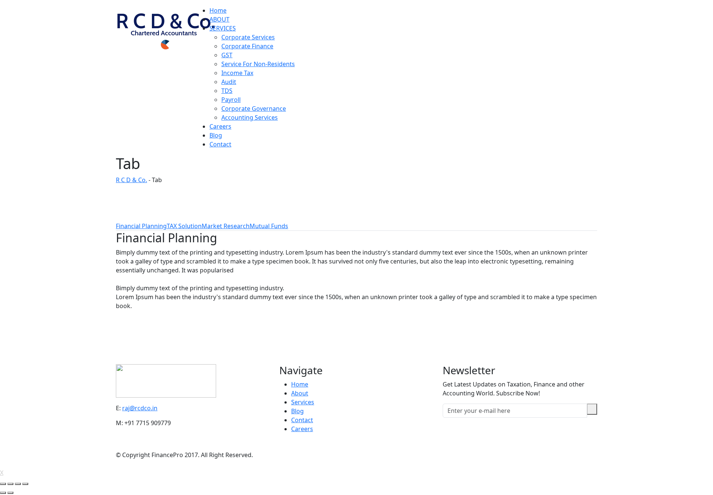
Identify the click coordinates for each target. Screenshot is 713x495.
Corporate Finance (247, 46)
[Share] (10, 484)
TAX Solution (184, 226)
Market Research (226, 226)
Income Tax (237, 73)
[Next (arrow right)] (10, 493)
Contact (220, 144)
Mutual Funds (269, 226)
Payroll (231, 100)
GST (226, 55)
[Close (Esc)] (3, 484)
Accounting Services (249, 117)
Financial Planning (141, 226)
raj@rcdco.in (139, 408)
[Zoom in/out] (25, 484)
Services (302, 402)
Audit (228, 82)
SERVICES (222, 28)
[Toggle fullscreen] (18, 484)
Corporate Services (248, 37)
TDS (226, 91)
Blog (215, 135)
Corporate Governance (253, 108)
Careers (220, 126)
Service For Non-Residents (258, 64)
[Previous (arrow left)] (3, 493)
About (299, 393)
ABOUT (219, 19)
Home (218, 10)
